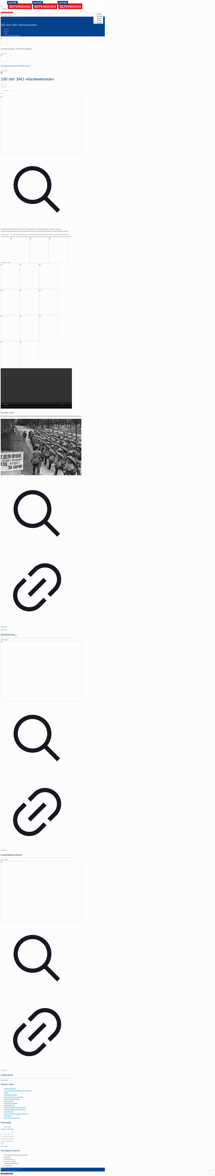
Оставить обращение (7, 12)
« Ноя (2, 1146)
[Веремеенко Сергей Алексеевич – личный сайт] (41, 8)
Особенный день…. (9, 634)
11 (5, 1136)
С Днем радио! (7, 1075)
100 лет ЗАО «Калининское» (12, 35)
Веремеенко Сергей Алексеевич (14, 1168)
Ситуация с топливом (10, 1161)
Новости (6, 31)
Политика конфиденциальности (9, 1170)
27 (9, 1141)
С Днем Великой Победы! (11, 855)
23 (1, 1141)
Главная (6, 29)
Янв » (6, 1146)
